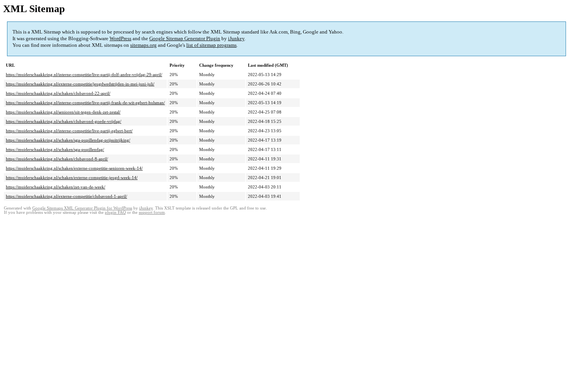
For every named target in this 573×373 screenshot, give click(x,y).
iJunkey (236, 38)
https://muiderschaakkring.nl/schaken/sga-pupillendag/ (55, 149)
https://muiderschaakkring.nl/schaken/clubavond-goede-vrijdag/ (63, 121)
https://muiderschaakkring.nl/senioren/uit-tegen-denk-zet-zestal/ (63, 112)
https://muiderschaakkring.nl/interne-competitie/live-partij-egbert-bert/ (69, 130)
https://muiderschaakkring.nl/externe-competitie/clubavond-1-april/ (66, 196)
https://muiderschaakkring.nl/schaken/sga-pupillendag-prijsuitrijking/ (68, 140)
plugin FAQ (115, 212)
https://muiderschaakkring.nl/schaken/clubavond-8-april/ (57, 158)
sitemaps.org (143, 45)
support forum (152, 212)
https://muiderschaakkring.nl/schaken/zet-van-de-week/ (55, 187)
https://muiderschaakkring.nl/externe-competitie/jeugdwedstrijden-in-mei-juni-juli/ (80, 84)
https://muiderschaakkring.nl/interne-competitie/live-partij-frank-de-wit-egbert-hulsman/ (85, 102)
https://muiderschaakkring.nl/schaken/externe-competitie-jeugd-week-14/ (72, 177)
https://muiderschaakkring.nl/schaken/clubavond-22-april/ (58, 93)
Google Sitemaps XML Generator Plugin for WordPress (82, 208)
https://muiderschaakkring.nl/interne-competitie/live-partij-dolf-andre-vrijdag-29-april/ (84, 74)
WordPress (120, 38)
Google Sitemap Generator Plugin (184, 38)
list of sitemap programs (211, 45)
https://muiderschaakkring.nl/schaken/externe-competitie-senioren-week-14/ (74, 168)
